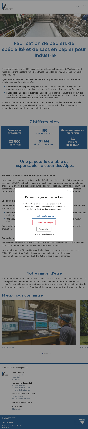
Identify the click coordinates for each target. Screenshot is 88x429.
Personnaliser (44, 229)
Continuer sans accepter (44, 222)
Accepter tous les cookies (44, 215)
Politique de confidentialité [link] (44, 234)
